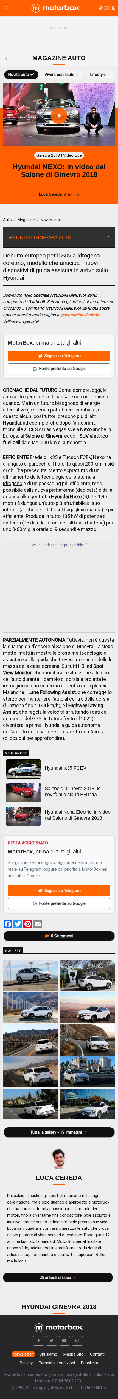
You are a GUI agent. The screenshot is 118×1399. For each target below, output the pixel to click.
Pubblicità (89, 1363)
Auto (7, 219)
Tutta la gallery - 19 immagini (56, 1132)
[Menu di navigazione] (6, 8)
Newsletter (23, 1354)
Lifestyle (98, 74)
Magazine (26, 219)
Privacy (26, 1363)
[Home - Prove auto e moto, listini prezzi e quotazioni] (56, 8)
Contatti (97, 1354)
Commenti (62, 935)
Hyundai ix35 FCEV (65, 768)
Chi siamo (48, 1354)
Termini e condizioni (57, 1363)
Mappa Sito (73, 1354)
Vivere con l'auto (59, 74)
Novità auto (18, 74)
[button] (38, 1341)
